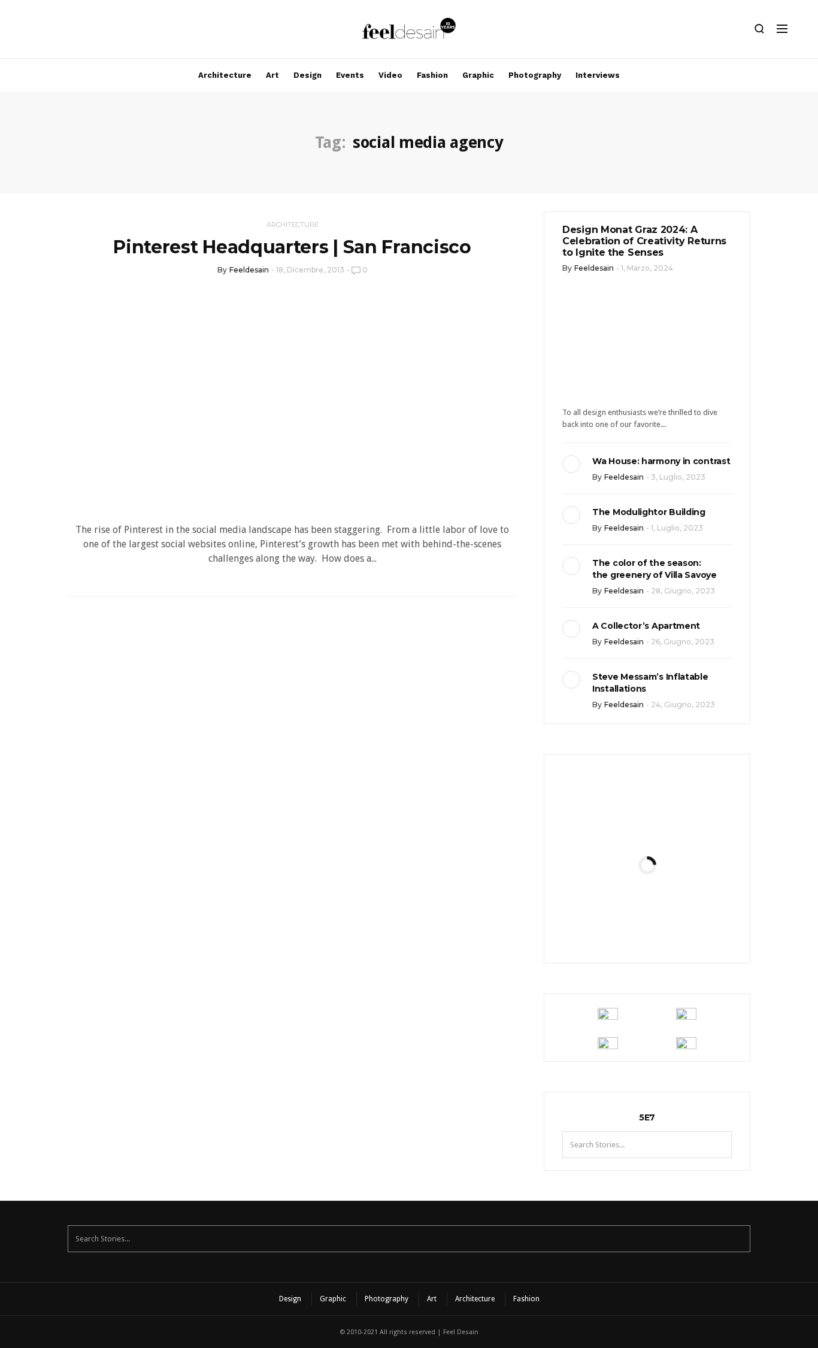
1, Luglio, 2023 (677, 527)
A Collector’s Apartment (646, 625)
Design (307, 75)
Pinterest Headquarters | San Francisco (292, 247)
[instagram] (32, 32)
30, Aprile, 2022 (676, 926)
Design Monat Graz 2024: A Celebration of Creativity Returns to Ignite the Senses (644, 241)
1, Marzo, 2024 (647, 267)
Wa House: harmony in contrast (661, 461)
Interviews (597, 75)
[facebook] (52, 32)
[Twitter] (72, 32)
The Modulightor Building (648, 512)
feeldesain (249, 269)
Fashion (432, 75)
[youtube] (93, 32)
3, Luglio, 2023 (678, 476)
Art (272, 75)
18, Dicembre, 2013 (310, 269)
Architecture (225, 75)
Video (390, 75)
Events (350, 75)
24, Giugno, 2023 (683, 704)
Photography (534, 75)
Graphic (478, 75)
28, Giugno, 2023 (683, 590)
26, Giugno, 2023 (682, 641)
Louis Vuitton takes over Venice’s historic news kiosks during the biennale (647, 824)
